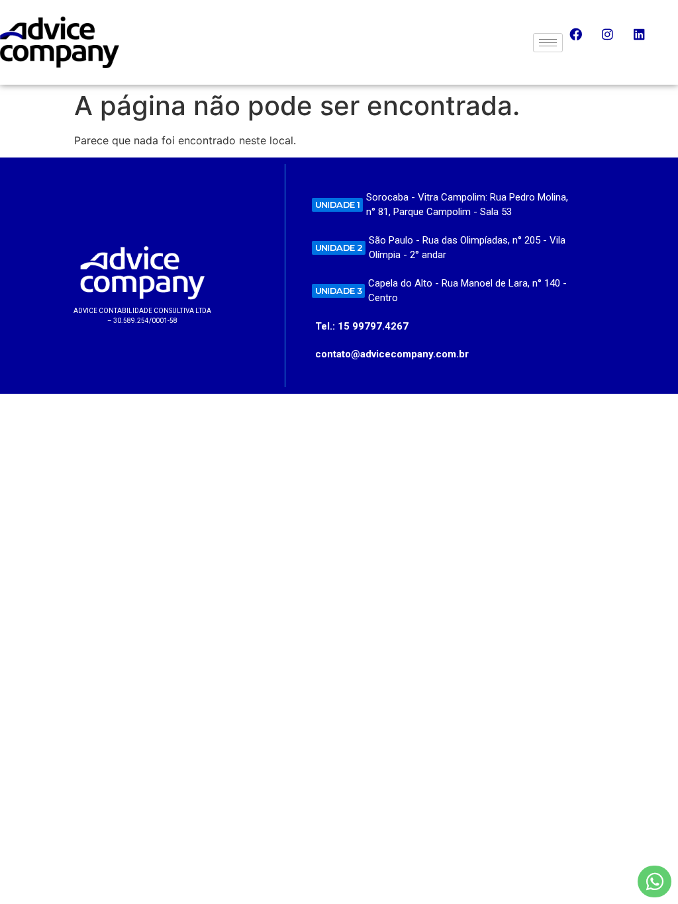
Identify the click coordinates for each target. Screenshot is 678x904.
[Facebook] (582, 40)
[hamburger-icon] (548, 42)
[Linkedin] (645, 40)
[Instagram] (613, 40)
